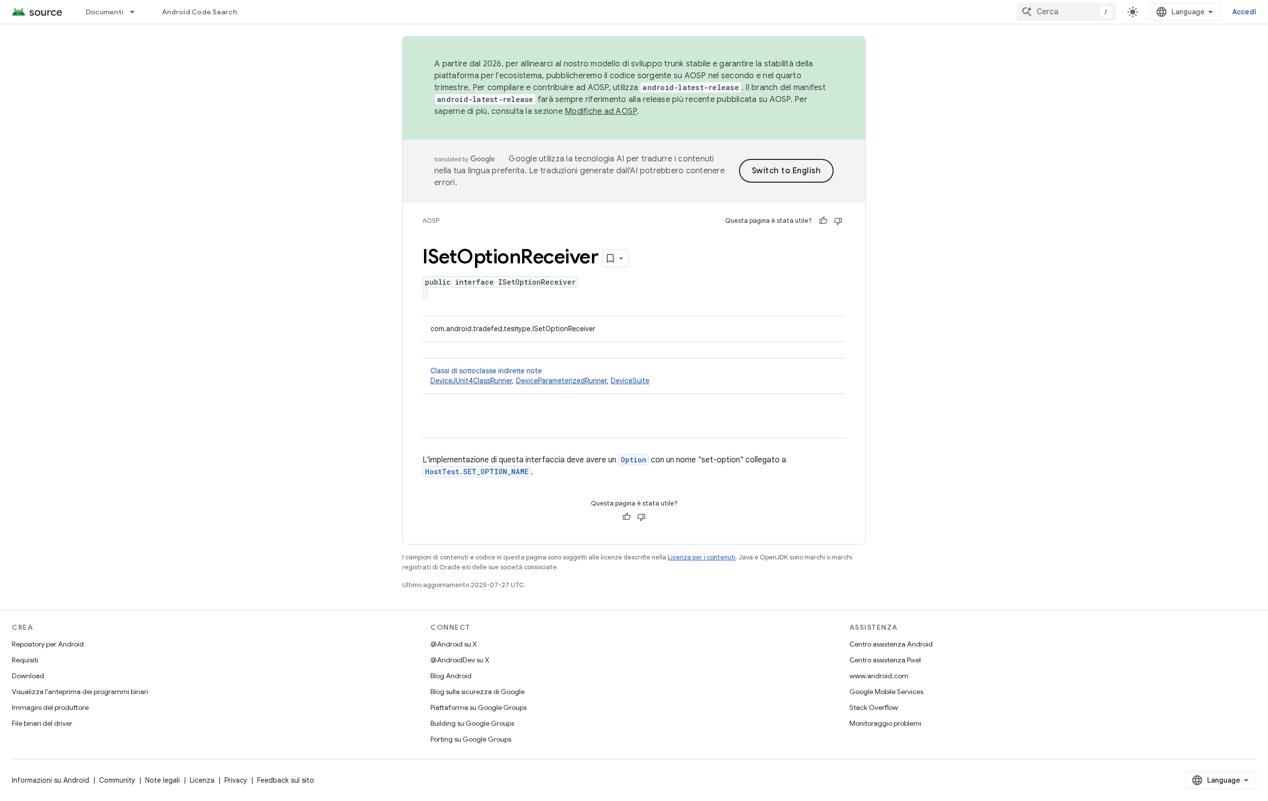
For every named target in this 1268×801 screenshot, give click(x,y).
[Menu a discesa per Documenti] (136, 12)
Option (633, 459)
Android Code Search (199, 11)
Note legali (162, 780)
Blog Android (451, 675)
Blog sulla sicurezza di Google (477, 691)
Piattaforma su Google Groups (478, 707)
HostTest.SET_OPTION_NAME (476, 471)
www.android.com (878, 675)
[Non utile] (838, 220)
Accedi (1244, 11)
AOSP (431, 220)
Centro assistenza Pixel (885, 659)
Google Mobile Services (886, 691)
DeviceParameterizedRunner (561, 380)
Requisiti (25, 659)
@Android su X (453, 644)
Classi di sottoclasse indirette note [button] (539, 375)
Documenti (104, 11)
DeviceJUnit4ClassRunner (471, 380)
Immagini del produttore (50, 707)
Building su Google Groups (472, 723)
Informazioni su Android (50, 780)
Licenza (202, 780)
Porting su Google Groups (470, 739)
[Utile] (823, 220)
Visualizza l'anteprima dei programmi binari (80, 691)
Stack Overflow (873, 707)
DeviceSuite (630, 380)
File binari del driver (42, 723)
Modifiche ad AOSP (600, 111)
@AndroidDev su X (459, 659)
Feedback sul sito (285, 780)
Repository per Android (48, 644)
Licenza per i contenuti (702, 557)
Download (28, 675)
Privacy (235, 780)
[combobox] (1066, 12)
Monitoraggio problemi (885, 723)
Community (117, 780)
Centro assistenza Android (891, 644)
